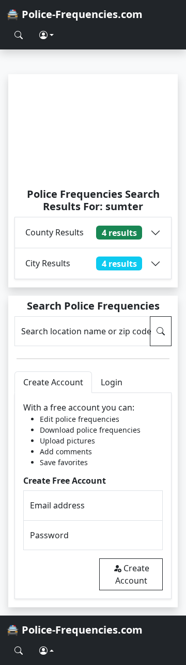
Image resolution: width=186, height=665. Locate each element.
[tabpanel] (93, 496)
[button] (46, 35)
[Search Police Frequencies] (18, 35)
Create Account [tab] (53, 382)
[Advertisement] (93, 130)
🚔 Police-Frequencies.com (74, 14)
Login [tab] (111, 382)
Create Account (132, 574)
